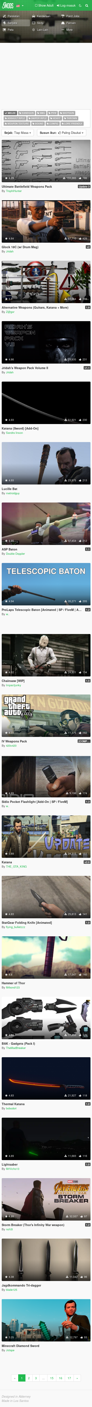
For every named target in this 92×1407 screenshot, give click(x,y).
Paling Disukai (61, 132)
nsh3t (9, 1229)
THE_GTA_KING (16, 866)
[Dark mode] (80, 5)
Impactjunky (13, 685)
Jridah (9, 251)
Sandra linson (14, 433)
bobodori (11, 1108)
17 (69, 1378)
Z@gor (10, 312)
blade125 (11, 1290)
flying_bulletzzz (15, 927)
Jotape (10, 1350)
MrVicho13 (12, 1169)
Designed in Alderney (16, 1396)
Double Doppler (15, 554)
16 (60, 1378)
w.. (7, 614)
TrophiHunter (14, 191)
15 (51, 1378)
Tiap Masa (16, 132)
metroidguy (13, 493)
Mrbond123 (13, 987)
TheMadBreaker (16, 1048)
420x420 (11, 745)
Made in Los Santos (15, 1401)
